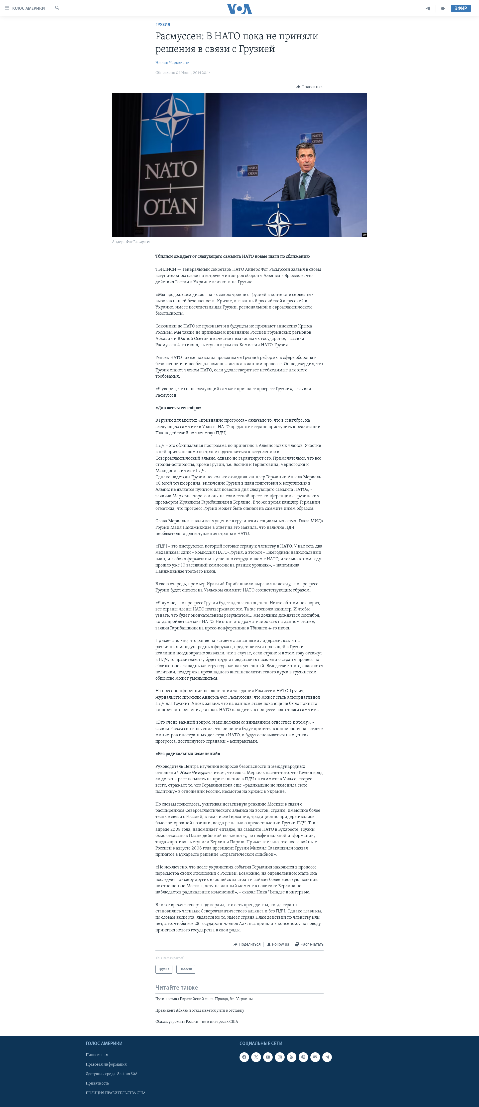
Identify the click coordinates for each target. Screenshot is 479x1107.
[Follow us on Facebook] (244, 1057)
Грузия (162, 25)
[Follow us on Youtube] (268, 1057)
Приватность (97, 1084)
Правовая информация (106, 1065)
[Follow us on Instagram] (279, 1057)
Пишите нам (97, 1055)
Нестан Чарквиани (172, 63)
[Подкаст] (303, 1057)
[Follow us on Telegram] (327, 1057)
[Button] (310, 87)
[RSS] (291, 1057)
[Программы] (443, 8)
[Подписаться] (315, 1057)
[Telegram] (428, 8)
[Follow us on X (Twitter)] (256, 1057)
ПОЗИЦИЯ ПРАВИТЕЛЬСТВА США (115, 1093)
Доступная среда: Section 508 (111, 1074)
